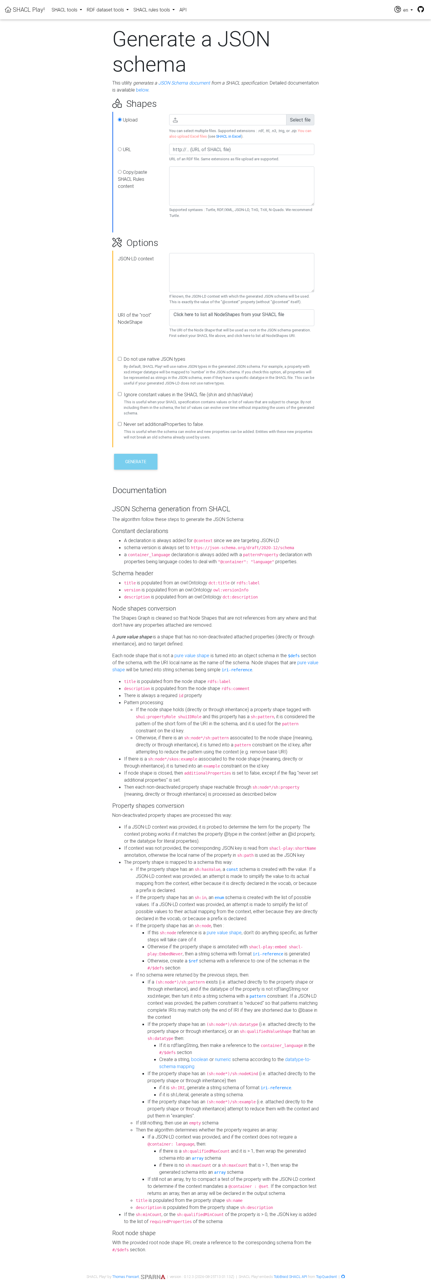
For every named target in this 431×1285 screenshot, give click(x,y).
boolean (199, 1059)
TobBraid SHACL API (290, 1276)
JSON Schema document (184, 83)
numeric (223, 1059)
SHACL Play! (28, 9)
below (142, 90)
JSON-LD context (136, 259)
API (183, 10)
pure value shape (191, 655)
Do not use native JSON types (154, 359)
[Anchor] (106, 103)
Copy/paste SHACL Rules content (132, 179)
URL (126, 149)
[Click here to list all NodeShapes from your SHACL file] (241, 314)
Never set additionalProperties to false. (164, 424)
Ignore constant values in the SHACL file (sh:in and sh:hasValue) (188, 394)
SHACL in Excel (228, 136)
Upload (130, 120)
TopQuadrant (326, 1276)
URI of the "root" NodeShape (134, 318)
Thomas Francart (125, 1276)
